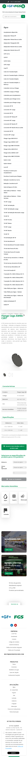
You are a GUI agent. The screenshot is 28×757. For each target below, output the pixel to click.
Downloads (14, 636)
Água (14, 687)
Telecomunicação (14, 712)
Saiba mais (9, 549)
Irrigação (14, 703)
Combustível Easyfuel (14, 675)
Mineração (14, 706)
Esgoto (14, 692)
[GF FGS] (17, 6)
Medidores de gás (14, 669)
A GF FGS (14, 633)
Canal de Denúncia (14, 644)
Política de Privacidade (14, 650)
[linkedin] (11, 625)
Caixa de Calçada (14, 672)
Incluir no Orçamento (15, 479)
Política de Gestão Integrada (14, 647)
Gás (14, 695)
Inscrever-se (14, 604)
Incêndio (14, 698)
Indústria (14, 701)
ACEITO (13, 753)
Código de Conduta (14, 642)
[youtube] (15, 625)
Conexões (14, 667)
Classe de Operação (3, 467)
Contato (14, 639)
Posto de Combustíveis (14, 709)
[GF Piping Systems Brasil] (10, 6)
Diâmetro (3, 462)
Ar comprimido (14, 690)
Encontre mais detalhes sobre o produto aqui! (14, 447)
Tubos (14, 664)
